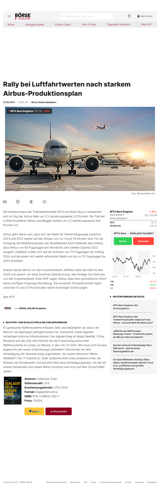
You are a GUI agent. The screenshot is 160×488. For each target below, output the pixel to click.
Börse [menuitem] (11, 24)
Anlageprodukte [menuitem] (34, 24)
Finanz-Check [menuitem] (63, 24)
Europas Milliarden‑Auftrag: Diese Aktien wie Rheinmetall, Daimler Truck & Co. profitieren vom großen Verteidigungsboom (133, 364)
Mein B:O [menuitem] (146, 24)
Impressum (139, 482)
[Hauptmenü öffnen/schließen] (9, 16)
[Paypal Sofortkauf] (34, 411)
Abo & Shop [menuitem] (89, 24)
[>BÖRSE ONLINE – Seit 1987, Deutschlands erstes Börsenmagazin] (22, 16)
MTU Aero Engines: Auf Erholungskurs (125, 307)
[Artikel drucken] (17, 201)
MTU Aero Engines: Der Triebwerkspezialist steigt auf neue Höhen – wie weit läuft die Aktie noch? (133, 319)
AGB (85, 482)
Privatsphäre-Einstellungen (111, 482)
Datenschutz (75, 482)
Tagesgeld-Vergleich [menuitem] (119, 24)
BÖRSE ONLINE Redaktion (32, 308)
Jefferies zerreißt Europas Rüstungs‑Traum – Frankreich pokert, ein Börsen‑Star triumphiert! (133, 334)
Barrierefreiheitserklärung (56, 482)
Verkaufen (143, 241)
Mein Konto (146, 16)
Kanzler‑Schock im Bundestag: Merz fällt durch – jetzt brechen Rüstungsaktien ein (132, 348)
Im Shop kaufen (58, 411)
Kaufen (123, 241)
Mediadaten (152, 482)
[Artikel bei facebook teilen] (31, 201)
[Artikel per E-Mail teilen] (4, 201)
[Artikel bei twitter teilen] (44, 201)
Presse (93, 482)
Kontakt (128, 482)
